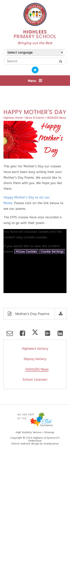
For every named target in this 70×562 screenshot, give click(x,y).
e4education (51, 443)
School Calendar (35, 379)
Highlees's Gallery (35, 348)
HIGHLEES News (56, 117)
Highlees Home (13, 117)
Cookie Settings (52, 251)
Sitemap (49, 432)
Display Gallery (35, 359)
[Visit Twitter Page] (35, 70)
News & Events (34, 117)
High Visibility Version (29, 432)
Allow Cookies (26, 251)
